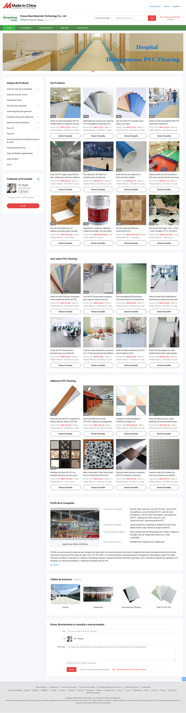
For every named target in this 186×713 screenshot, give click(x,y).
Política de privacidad (87, 687)
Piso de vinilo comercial (16, 105)
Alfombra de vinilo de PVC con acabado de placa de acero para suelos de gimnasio (63, 475)
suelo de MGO (13, 159)
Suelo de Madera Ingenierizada (20, 153)
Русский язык (110, 690)
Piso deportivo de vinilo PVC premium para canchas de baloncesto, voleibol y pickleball (96, 177)
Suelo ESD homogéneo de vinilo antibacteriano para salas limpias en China (163, 353)
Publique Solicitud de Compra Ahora (129, 669)
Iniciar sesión (155, 6)
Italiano (99, 690)
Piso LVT (10, 128)
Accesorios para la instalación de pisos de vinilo (23, 140)
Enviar (71, 669)
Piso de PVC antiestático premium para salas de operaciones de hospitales (97, 299)
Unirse (166, 6)
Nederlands (137, 690)
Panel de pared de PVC (16, 147)
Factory (65, 607)
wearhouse (98, 607)
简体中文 (36, 690)
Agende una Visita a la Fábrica (75, 544)
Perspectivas (145, 687)
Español (71, 690)
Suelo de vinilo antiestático (18, 122)
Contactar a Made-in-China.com (109, 687)
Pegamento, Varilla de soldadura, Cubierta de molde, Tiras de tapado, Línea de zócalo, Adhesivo (98, 231)
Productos (26, 27)
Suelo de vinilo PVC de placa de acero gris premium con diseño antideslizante (162, 475)
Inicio (9, 27)
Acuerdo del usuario (69, 687)
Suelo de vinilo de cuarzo (17, 94)
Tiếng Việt (171, 690)
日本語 (53, 690)
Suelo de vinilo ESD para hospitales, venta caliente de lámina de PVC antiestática (65, 299)
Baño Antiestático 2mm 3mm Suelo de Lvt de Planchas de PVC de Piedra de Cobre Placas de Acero (98, 475)
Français (62, 690)
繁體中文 (45, 690)
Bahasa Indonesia (93, 693)
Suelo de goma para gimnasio (19, 111)
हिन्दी (145, 690)
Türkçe (162, 690)
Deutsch (80, 690)
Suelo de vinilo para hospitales (19, 89)
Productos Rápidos (131, 687)
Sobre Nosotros (46, 27)
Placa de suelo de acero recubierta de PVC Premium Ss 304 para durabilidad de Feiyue (130, 475)
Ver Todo (54, 565)
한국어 (120, 690)
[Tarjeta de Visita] (38, 179)
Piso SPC (10, 133)
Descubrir (65, 27)
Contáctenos (82, 27)
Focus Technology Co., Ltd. (87, 698)
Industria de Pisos (14, 100)
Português (90, 690)
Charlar (25, 191)
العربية (128, 690)
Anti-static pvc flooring (131, 607)
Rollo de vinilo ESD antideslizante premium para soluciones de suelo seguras (163, 299)
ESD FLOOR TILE (164, 607)
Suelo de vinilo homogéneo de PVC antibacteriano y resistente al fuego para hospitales (65, 124)
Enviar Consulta (65, 136)
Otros (9, 164)
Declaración (54, 687)
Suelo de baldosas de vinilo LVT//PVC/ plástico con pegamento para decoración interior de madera (98, 421)
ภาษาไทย (153, 690)
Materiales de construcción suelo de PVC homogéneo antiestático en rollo (98, 124)
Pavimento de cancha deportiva (20, 117)
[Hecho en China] (20, 5)
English (27, 690)
